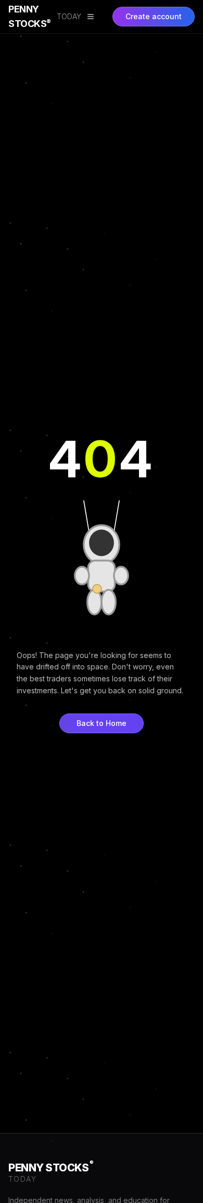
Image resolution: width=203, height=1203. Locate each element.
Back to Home (101, 723)
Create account (153, 16)
